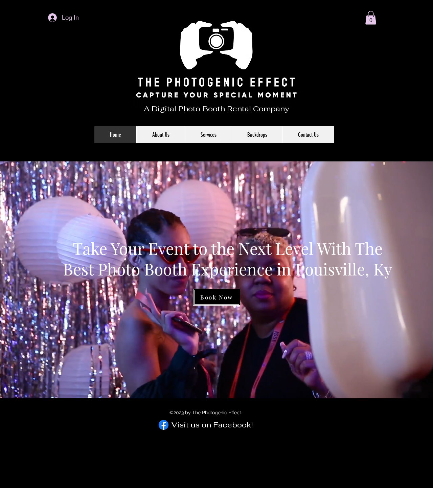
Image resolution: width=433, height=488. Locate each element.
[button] (371, 18)
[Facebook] (163, 424)
